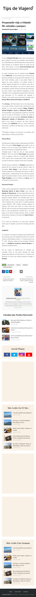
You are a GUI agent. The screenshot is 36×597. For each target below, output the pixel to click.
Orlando (18, 265)
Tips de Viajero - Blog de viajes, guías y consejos (22, 594)
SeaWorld (25, 265)
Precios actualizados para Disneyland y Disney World (22, 336)
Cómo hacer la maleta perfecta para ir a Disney (22, 329)
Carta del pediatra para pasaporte (22, 413)
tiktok (20, 307)
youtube (30, 305)
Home (10, 591)
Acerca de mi (18, 591)
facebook (24, 305)
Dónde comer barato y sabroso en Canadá (22, 429)
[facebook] (7, 355)
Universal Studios (10, 17)
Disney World (11, 265)
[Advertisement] (18, 381)
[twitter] (14, 355)
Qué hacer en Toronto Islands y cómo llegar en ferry (21, 421)
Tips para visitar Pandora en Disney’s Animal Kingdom (21, 321)
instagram (16, 307)
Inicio (3, 17)
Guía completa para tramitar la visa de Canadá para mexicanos (21, 437)
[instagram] (22, 355)
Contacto (25, 591)
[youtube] (29, 355)
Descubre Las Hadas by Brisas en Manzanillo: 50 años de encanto (22, 444)
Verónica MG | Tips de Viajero (10, 29)
